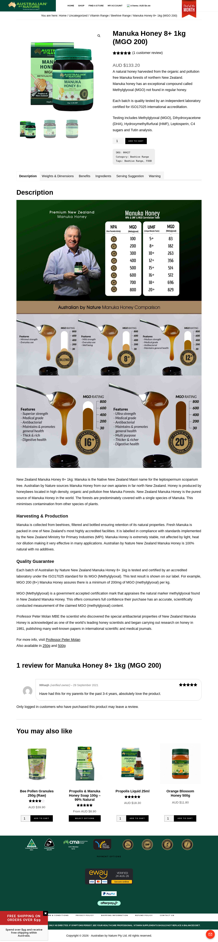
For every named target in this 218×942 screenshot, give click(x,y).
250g (46, 645)
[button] (99, 36)
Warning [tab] (155, 176)
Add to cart (136, 141)
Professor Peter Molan (63, 639)
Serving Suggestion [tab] (130, 176)
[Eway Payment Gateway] (109, 883)
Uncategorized (78, 15)
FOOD (149, 161)
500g (62, 645)
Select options (84, 818)
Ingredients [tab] (103, 176)
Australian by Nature (28, 5)
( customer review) (147, 52)
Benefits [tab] (84, 176)
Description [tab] (28, 176)
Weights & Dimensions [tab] (58, 176)
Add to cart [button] (41, 818)
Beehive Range (121, 15)
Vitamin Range (99, 15)
